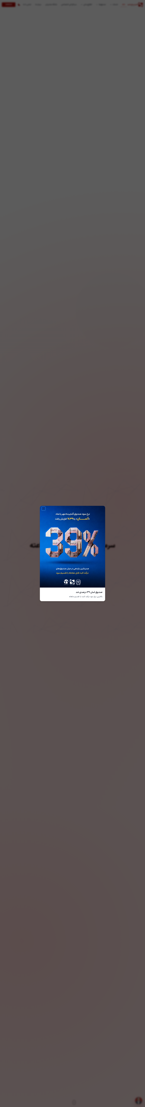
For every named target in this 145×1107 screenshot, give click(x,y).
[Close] (43, 508)
